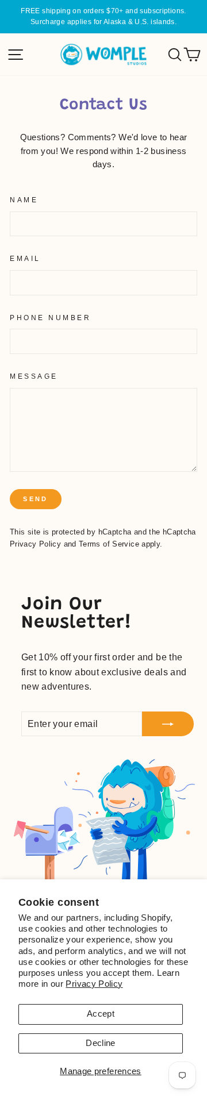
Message (34, 376)
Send (35, 498)
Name (24, 199)
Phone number (50, 317)
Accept (100, 1013)
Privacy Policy (94, 984)
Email (25, 258)
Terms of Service (109, 544)
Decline (101, 1043)
